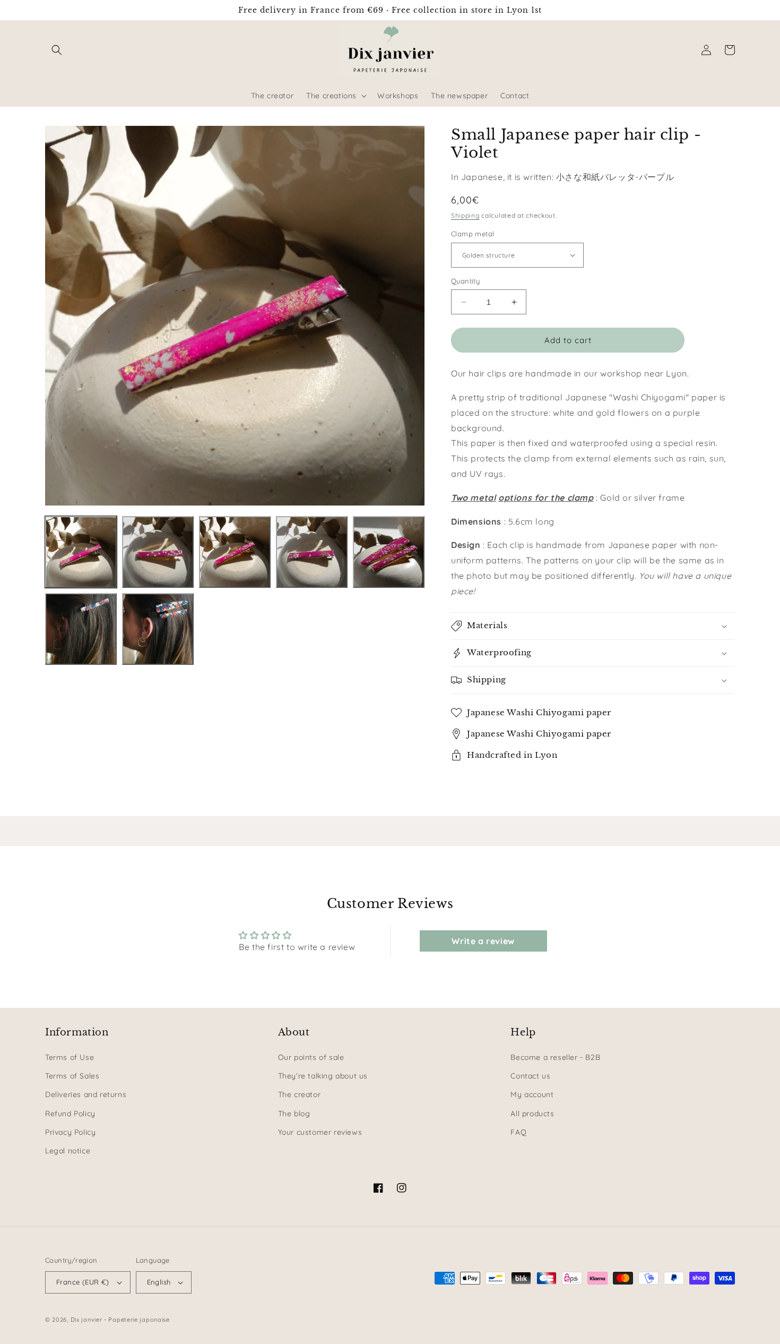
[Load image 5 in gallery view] (388, 552)
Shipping (465, 215)
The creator (299, 1094)
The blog (294, 1113)
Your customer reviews (320, 1132)
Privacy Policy (70, 1132)
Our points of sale (311, 1057)
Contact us (530, 1076)
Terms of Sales (72, 1076)
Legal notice (67, 1150)
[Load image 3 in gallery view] (235, 552)
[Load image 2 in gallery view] (158, 552)
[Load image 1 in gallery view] (81, 552)
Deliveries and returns (85, 1094)
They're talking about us (323, 1076)
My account (531, 1094)
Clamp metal (472, 233)
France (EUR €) (82, 1282)
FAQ (518, 1132)
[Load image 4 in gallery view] (312, 552)
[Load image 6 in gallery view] (81, 629)
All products (532, 1113)
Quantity (465, 281)
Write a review (483, 941)
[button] (56, 50)
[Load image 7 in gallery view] (158, 629)
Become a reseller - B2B (555, 1057)
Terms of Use (69, 1057)
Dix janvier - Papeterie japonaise (120, 1319)
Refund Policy (70, 1113)
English (159, 1282)
